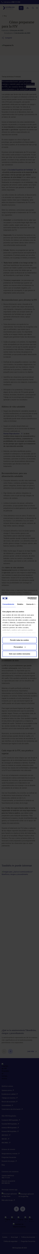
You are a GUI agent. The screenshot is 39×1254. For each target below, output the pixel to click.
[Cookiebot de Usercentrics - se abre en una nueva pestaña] (28, 598)
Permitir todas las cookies (19, 640)
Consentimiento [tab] (8, 604)
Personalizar (18, 647)
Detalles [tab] (20, 604)
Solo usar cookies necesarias (19, 654)
